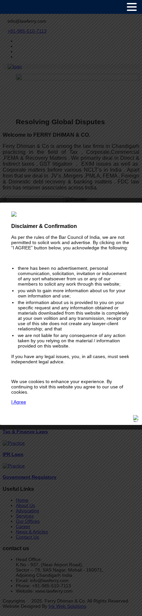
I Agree (18, 402)
